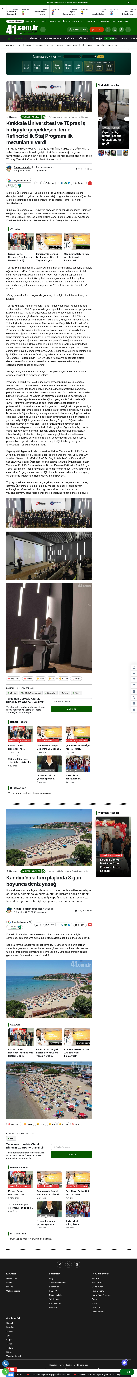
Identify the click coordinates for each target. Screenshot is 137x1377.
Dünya (60, 45)
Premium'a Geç (79, 29)
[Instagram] (77, 1264)
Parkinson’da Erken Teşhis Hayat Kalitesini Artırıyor (31, 1374)
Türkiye (50, 45)
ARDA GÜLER (72, 45)
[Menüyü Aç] (43, 29)
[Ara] (108, 29)
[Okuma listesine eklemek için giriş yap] (90, 183)
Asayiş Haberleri (22, 167)
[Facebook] (60, 1264)
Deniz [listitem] (11, 1138)
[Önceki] (3, 8)
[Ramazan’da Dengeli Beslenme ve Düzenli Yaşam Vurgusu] (49, 247)
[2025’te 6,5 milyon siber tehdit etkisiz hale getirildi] (20, 769)
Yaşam (28, 45)
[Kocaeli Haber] (22, 29)
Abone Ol (71, 709)
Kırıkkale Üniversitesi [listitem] (31, 693)
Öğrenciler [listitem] (50, 693)
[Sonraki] (3, 15)
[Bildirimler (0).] (134, 686)
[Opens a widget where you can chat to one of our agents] (127, 1372)
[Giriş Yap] (121, 29)
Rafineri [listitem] (64, 693)
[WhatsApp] (5, 1371)
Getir (100, 57)
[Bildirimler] (128, 29)
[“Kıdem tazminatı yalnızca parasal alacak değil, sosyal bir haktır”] (49, 769)
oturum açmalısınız (41, 793)
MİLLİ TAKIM (87, 45)
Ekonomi (39, 45)
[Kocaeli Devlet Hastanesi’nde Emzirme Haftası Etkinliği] (21, 247)
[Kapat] (129, 3)
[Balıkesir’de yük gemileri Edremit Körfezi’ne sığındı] (113, 119)
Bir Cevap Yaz (18, 788)
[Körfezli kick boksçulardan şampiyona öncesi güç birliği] (78, 769)
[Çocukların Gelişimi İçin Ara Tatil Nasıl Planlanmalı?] (77, 247)
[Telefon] (5, 1363)
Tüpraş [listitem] (76, 693)
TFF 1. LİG (100, 45)
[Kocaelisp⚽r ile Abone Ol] (14, 186)
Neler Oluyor (13, 45)
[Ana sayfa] (9, 38)
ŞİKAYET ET (97, 30)
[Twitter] (68, 1264)
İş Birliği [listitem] (12, 693)
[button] (114, 29)
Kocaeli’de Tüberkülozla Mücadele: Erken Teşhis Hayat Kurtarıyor (90, 1374)
